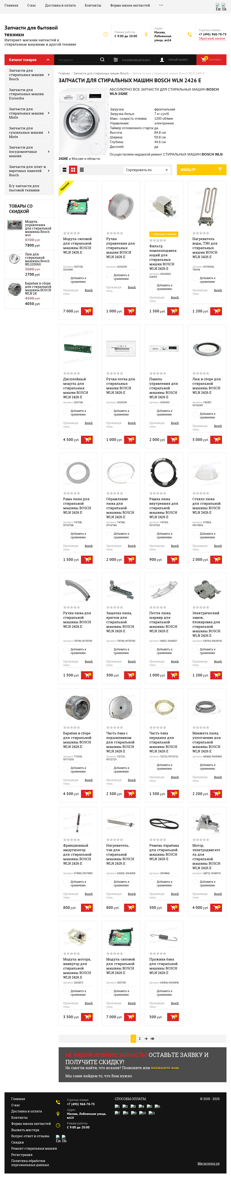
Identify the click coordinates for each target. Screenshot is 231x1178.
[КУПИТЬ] (87, 311)
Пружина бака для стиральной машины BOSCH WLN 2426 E (163, 966)
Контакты (93, 5)
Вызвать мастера (25, 1130)
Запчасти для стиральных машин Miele (26, 113)
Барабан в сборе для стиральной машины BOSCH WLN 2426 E (77, 740)
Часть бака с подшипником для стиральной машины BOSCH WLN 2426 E (120, 742)
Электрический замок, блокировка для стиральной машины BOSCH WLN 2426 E (206, 624)
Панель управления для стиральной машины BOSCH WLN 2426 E (163, 388)
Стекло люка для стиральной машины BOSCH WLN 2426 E (206, 506)
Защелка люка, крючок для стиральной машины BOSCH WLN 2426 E (120, 622)
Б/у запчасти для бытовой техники (24, 187)
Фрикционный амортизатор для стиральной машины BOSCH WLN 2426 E (77, 854)
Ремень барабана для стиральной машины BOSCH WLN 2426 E (164, 852)
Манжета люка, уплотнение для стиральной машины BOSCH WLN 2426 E (206, 742)
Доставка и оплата (60, 5)
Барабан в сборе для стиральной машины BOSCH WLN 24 (38, 288)
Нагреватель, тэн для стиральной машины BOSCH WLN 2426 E (120, 854)
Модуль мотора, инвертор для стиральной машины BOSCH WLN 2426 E (77, 968)
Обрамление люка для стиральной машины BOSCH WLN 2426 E (120, 508)
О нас (31, 5)
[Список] (64, 170)
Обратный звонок (212, 38)
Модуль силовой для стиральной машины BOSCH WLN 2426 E (77, 245)
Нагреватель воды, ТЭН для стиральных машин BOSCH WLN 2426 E (204, 247)
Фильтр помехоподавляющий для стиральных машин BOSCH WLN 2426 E (163, 257)
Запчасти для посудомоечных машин (23, 151)
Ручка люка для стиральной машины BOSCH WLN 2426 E (77, 620)
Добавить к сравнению (78, 279)
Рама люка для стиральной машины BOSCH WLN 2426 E (77, 506)
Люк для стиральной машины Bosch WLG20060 (37, 259)
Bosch (89, 290)
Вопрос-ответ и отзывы (30, 1136)
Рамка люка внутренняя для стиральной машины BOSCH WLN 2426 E (163, 508)
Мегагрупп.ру (209, 1163)
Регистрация (21, 1155)
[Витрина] (73, 170)
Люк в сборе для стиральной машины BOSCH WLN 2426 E (206, 386)
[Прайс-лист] (82, 170)
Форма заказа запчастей (130, 5)
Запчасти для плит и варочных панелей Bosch (27, 170)
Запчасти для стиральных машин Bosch (26, 74)
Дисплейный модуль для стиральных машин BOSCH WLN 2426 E (75, 388)
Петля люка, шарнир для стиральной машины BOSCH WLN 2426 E (163, 622)
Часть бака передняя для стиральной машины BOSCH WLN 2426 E (163, 742)
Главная (11, 5)
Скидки (17, 1142)
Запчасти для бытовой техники (31, 31)
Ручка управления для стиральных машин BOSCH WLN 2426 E (120, 247)
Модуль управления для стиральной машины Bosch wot (38, 228)
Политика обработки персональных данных (30, 1163)
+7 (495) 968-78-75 (212, 34)
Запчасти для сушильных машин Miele (26, 132)
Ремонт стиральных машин (34, 1148)
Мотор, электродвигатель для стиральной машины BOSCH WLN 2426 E (206, 856)
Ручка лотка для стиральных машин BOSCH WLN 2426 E (120, 386)
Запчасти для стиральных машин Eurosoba (26, 94)
